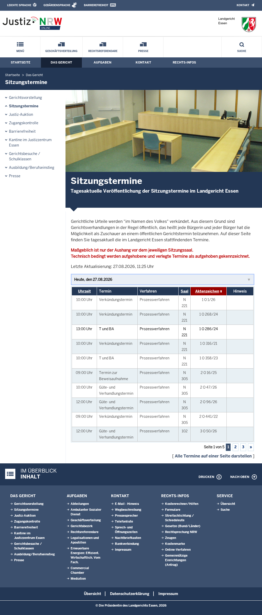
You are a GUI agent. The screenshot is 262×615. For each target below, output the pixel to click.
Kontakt (243, 5)
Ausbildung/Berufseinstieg (31, 167)
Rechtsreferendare (102, 51)
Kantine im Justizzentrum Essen (30, 143)
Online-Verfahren (178, 550)
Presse (143, 51)
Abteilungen (80, 504)
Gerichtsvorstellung (25, 97)
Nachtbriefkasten (128, 538)
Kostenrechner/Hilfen (181, 504)
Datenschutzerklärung (129, 593)
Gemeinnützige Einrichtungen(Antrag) (176, 560)
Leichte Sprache (19, 5)
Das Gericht (61, 62)
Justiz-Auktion (21, 114)
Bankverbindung (127, 544)
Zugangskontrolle (23, 123)
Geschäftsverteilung (61, 51)
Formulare (172, 510)
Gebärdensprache (56, 5)
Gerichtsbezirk (82, 526)
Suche (241, 51)
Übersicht (228, 504)
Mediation (78, 579)
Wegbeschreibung (128, 510)
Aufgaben (102, 62)
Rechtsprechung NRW (181, 532)
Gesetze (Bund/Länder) (182, 526)
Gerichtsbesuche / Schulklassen (24, 156)
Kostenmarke (175, 544)
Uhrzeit (84, 291)
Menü (20, 51)
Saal (184, 291)
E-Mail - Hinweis (127, 504)
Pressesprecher (126, 516)
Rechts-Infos (184, 62)
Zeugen (170, 538)
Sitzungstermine (23, 106)
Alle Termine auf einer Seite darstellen (213, 456)
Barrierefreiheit (96, 5)
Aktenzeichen (207, 291)
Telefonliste (124, 521)
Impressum (123, 550)
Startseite (20, 62)
